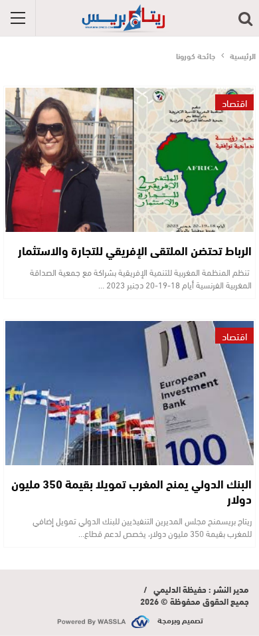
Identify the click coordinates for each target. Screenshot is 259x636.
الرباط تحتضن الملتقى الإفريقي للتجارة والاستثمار (135, 250)
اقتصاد (234, 102)
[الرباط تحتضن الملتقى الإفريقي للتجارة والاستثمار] (129, 160)
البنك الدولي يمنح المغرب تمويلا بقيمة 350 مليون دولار (131, 491)
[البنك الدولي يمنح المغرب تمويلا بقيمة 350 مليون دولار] (129, 393)
